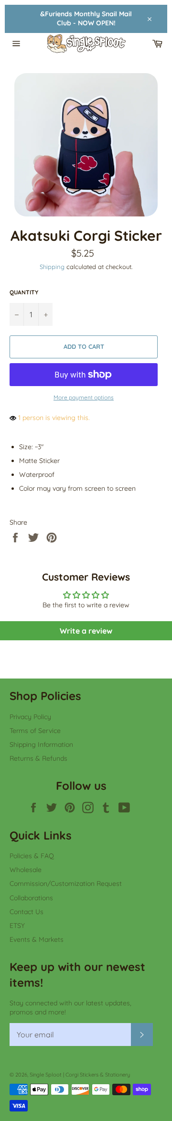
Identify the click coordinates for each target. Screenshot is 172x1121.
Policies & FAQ (32, 856)
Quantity (24, 292)
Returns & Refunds (38, 758)
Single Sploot (46, 1074)
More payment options (84, 397)
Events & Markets (37, 939)
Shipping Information (41, 744)
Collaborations (31, 898)
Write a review (86, 631)
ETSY (17, 925)
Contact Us (26, 911)
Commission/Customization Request (66, 883)
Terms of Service (35, 730)
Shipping (52, 266)
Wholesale (26, 869)
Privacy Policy (30, 716)
